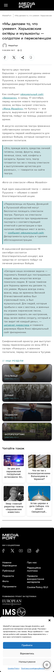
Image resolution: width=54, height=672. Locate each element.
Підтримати (9, 586)
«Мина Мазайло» (12, 108)
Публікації (8, 571)
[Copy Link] (31, 58)
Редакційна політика (34, 569)
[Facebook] (5, 58)
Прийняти (27, 645)
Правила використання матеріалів (35, 579)
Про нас (32, 562)
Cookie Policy (14, 668)
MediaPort (6, 15)
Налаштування (27, 662)
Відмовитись (27, 654)
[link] (4, 550)
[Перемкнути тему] (46, 664)
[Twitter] (14, 58)
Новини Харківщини (9, 564)
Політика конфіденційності (33, 668)
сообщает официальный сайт (26, 232)
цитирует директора (16, 325)
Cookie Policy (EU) (37, 587)
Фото (5, 581)
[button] (49, 620)
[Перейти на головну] (27, 5)
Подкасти (8, 576)
